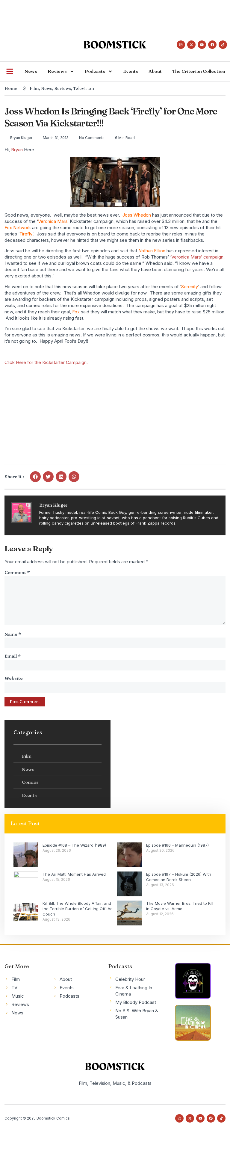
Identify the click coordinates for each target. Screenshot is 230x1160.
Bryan (17, 149)
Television (83, 88)
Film (34, 88)
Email (12, 656)
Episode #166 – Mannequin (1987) (177, 845)
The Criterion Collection (198, 71)
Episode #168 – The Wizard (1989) (74, 845)
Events (130, 71)
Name (12, 634)
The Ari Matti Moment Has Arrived (74, 874)
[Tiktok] (223, 44)
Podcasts (95, 71)
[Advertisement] (109, 13)
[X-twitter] (191, 44)
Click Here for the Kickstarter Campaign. (46, 362)
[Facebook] (212, 44)
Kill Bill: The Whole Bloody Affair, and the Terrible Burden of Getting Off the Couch (78, 908)
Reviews (57, 71)
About (155, 71)
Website (13, 678)
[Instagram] (181, 44)
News (31, 71)
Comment (17, 572)
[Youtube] (202, 44)
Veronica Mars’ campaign (197, 257)
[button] (35, 476)
